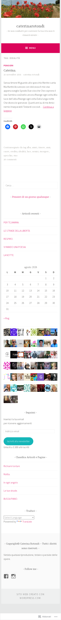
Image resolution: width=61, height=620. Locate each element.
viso (16, 155)
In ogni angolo (11, 482)
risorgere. (44, 151)
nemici (35, 151)
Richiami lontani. (12, 466)
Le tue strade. (11, 490)
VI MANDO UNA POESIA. (15, 247)
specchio (8, 155)
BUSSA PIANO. (11, 498)
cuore (6, 151)
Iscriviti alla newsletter (18, 441)
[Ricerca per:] (30, 185)
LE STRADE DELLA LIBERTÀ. (17, 230)
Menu (32, 47)
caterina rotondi (31, 74)
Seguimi (30, 412)
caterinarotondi (30, 26)
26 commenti (10, 159)
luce (29, 151)
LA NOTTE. (9, 255)
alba (29, 147)
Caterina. (10, 70)
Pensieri (8, 65)
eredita (13, 151)
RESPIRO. (8, 238)
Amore (41, 147)
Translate (27, 521)
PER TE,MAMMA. (11, 222)
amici (34, 147)
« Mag (6, 318)
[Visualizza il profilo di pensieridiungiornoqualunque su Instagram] (14, 576)
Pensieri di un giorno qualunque (30, 197)
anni (48, 147)
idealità (22, 151)
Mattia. (7, 474)
